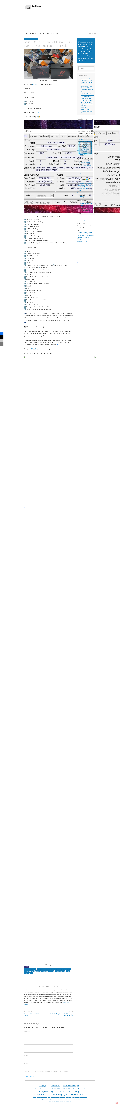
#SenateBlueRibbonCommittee (84, 183)
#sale (91, 164)
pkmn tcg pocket (68, 1097)
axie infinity (35, 1085)
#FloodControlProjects (82, 187)
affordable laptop (31, 969)
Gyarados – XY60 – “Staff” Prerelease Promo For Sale (36, 1013)
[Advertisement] (60, 23)
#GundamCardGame (89, 234)
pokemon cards (83, 1097)
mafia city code (35, 1088)
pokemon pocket (42, 1099)
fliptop (62, 1085)
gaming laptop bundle (42, 971)
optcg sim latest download (71, 1094)
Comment (27, 1031)
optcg (77, 1091)
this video (35, 84)
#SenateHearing (81, 185)
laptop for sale (61, 971)
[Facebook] (89, 33)
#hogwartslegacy (81, 162)
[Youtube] (94, 33)
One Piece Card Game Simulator (66, 1092)
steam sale (62, 1101)
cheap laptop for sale (51, 969)
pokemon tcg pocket (49, 1099)
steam (51, 1101)
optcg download (83, 1091)
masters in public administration (61, 1088)
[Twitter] (92, 33)
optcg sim (38, 1094)
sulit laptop (29, 973)
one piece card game (48, 1091)
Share (86, 150)
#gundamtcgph (81, 235)
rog (69, 971)
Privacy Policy (54, 33)
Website (26, 1063)
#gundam (79, 232)
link (45, 108)
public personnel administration (59, 1099)
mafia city (84, 1085)
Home (26, 33)
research (71, 1099)
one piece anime (83, 1088)
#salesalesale (80, 165)
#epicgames (80, 164)
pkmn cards (53, 1097)
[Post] (1, 337)
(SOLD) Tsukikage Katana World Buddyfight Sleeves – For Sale (61, 1013)
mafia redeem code (47, 1088)
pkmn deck (57, 1097)
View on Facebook (80, 150)
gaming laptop (30, 971)
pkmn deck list (62, 1097)
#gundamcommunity (87, 232)
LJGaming (34, 349)
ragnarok (66, 1099)
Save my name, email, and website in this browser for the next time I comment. (46, 1071)
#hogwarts (88, 162)
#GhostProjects (89, 185)
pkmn (49, 1097)
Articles (32, 33)
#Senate (79, 182)
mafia (80, 1085)
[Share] (1, 333)
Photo (80, 167)
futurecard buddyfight (71, 1086)
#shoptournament (89, 235)
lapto (52, 971)
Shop (39, 33)
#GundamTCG (80, 234)
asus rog (40, 969)
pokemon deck (35, 1099)
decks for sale (55, 1086)
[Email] (1, 340)
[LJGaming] (80, 118)
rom (86, 1099)
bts (37, 1085)
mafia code (41, 1088)
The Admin (35, 39)
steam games (56, 1101)
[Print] (1, 344)
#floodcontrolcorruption (83, 188)
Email (26, 1055)
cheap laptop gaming (65, 969)
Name (26, 1048)
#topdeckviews (87, 237)
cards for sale (49, 1085)
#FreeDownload (88, 165)
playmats (73, 1097)
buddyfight (42, 1086)
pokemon (77, 1097)
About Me (46, 33)
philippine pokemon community (42, 1097)
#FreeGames (86, 164)
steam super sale (67, 1101)
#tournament (80, 237)
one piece (75, 1088)
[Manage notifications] (117, 1103)
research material (79, 1099)
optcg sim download (51, 1094)
